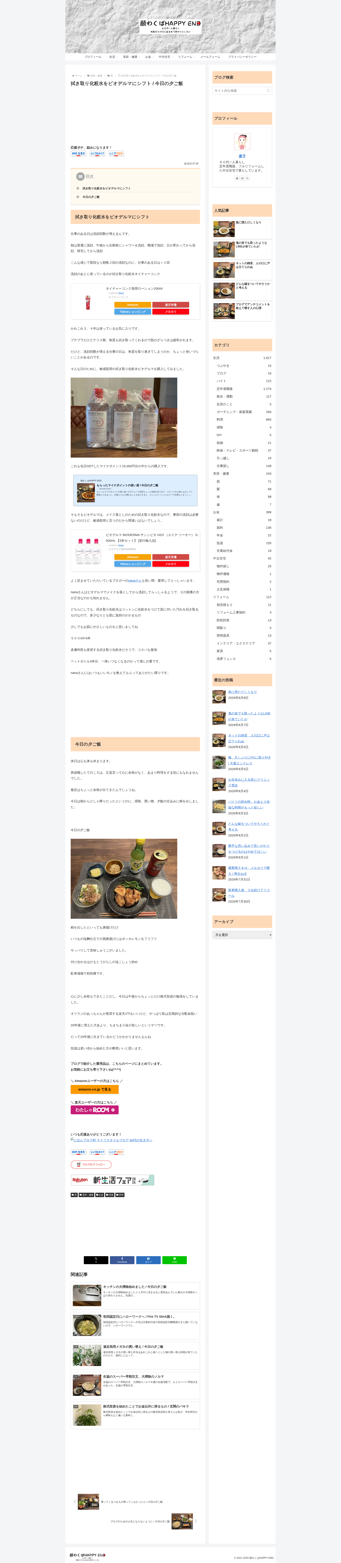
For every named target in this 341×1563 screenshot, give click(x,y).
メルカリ (171, 311)
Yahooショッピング (133, 311)
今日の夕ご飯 (91, 196)
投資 (111, 1195)
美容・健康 (88, 1195)
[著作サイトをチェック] (237, 178)
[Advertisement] (135, 114)
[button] (268, 91)
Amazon (132, 304)
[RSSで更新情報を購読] (247, 178)
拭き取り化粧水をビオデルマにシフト (107, 188)
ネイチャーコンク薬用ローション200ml (134, 288)
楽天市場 (171, 304)
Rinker (121, 293)
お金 (101, 1195)
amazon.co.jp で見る (94, 1089)
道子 (242, 156)
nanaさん (135, 580)
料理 (121, 1195)
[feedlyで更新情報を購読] (242, 178)
